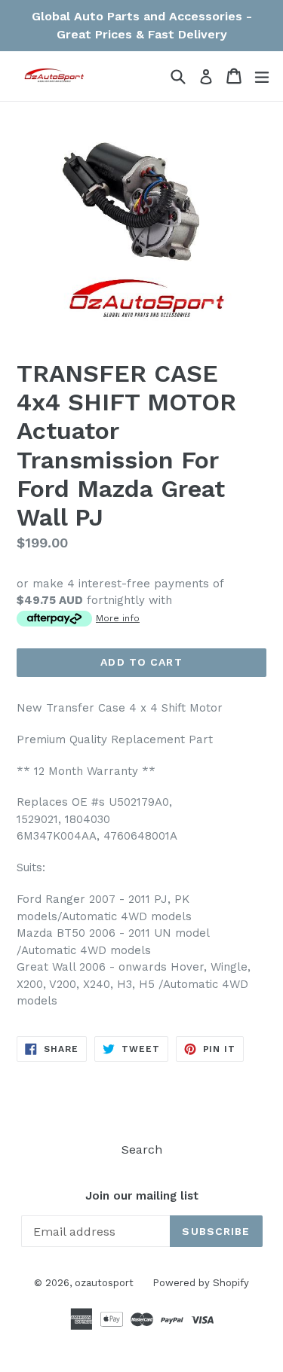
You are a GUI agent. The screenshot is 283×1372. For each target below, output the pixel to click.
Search (142, 1149)
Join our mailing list (141, 1196)
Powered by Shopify (200, 1282)
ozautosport (104, 1282)
